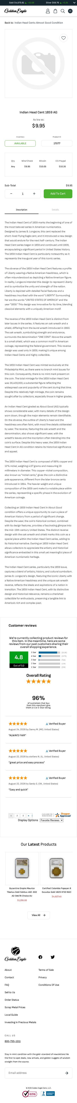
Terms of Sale (46, 970)
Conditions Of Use (48, 984)
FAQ (7, 984)
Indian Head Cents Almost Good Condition (39, 22)
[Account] (48, 11)
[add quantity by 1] (34, 194)
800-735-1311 (13, 1041)
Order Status (12, 999)
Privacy (42, 977)
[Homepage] (15, 11)
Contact (9, 977)
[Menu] (70, 11)
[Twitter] (54, 957)
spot (18, 1058)
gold (38, 1054)
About (8, 970)
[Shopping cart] (55, 11)
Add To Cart (57, 193)
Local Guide (11, 1014)
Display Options (28, 820)
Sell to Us (10, 992)
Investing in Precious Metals (20, 1022)
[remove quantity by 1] (11, 194)
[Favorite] (63, 38)
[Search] (63, 11)
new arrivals (33, 1058)
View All (36, 915)
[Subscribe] (66, 1073)
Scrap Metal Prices (15, 1007)
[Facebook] (42, 957)
